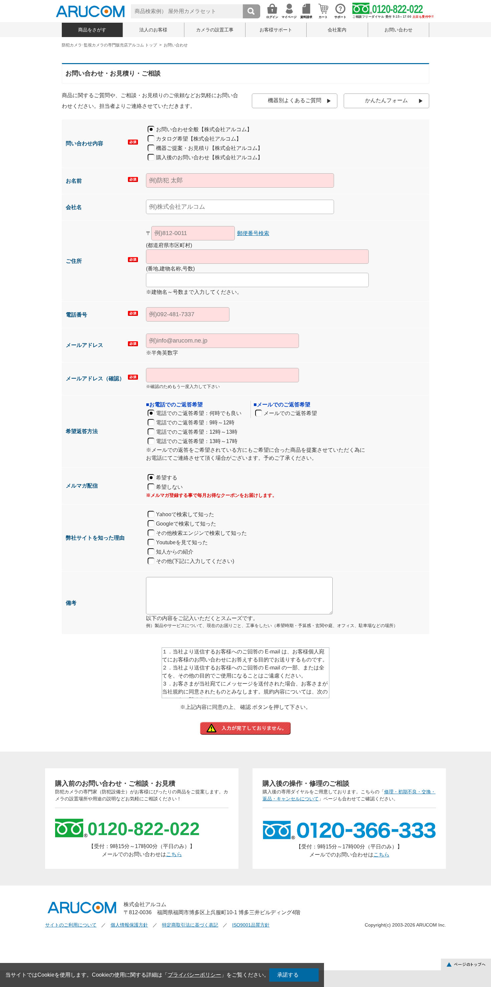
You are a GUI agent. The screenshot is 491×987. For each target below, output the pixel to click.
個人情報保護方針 (129, 925)
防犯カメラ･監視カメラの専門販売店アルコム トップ (109, 45)
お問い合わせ (398, 29)
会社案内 (337, 29)
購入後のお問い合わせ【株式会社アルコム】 (209, 157)
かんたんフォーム (386, 100)
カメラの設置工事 (214, 29)
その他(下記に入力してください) (195, 561)
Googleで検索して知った (186, 524)
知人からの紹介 (174, 552)
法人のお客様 (153, 29)
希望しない (169, 487)
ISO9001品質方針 (251, 925)
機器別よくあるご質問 (294, 100)
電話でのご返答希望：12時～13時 (196, 432)
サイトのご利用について (71, 925)
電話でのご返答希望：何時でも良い (198, 413)
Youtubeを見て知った (182, 542)
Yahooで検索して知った (185, 514)
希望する (166, 477)
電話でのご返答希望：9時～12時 (195, 422)
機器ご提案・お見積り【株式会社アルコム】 (209, 148)
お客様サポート (276, 29)
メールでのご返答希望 (290, 413)
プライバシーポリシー (194, 975)
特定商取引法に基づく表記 (190, 925)
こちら (174, 854)
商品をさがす (92, 29)
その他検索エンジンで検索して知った (201, 533)
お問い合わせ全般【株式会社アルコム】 (204, 129)
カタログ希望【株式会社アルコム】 (198, 139)
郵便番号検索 (253, 233)
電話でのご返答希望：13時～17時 (196, 441)
